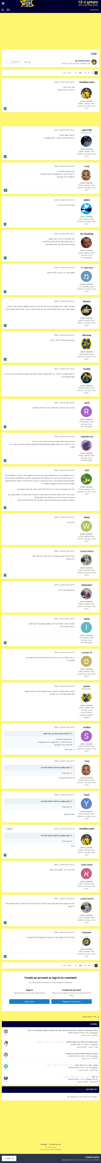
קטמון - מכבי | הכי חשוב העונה (86, 1065)
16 (49, 1065)
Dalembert (87, 585)
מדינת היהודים (66, 63)
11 (66, 1077)
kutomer (87, 932)
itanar (87, 618)
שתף (26, 62)
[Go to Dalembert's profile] (86, 593)
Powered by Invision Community (50, 1149)
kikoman (86, 335)
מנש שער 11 (87, 267)
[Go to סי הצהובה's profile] (86, 661)
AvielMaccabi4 (84, 61)
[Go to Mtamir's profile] (86, 310)
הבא (80, 73)
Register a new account (72, 1002)
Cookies (44, 1144)
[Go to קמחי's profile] (86, 175)
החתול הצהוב (87, 551)
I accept (8, 1158)
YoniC (87, 795)
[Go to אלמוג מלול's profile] (86, 873)
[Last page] (76, 72)
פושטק (86, 686)
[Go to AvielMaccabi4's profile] (94, 62)
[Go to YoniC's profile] (86, 803)
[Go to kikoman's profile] (86, 343)
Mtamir (87, 301)
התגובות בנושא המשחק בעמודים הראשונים (82, 1054)
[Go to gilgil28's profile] (6, 1031)
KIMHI (87, 200)
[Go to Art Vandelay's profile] (86, 242)
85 (40, 1042)
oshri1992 (87, 130)
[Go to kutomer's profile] (86, 941)
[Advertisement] (70, 32)
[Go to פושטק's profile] (86, 697)
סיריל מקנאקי (90, 1079)
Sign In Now (29, 1002)
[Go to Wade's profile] (86, 526)
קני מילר (94, 1077)
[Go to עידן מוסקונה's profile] (86, 445)
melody (95, 1056)
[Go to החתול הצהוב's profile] (86, 559)
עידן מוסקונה (87, 436)
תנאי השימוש (66, 1160)
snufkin (87, 727)
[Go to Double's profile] (86, 377)
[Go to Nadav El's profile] (6, 1066)
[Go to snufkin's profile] (86, 736)
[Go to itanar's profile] (86, 627)
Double (86, 369)
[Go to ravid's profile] (86, 411)
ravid (86, 403)
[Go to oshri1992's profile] (86, 141)
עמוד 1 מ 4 (67, 73)
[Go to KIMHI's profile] (86, 208)
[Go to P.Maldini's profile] (6, 1078)
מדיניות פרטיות (55, 1144)
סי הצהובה (87, 652)
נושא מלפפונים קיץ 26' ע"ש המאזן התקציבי (81, 1042)
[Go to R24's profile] (86, 479)
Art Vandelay (86, 234)
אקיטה (93, 1044)
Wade (87, 517)
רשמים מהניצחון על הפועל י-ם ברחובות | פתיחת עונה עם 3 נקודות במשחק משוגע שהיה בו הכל (63, 1030)
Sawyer (95, 1033)
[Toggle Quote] (71, 734)
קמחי (87, 166)
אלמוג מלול (87, 864)
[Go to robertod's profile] (6, 1043)
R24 (87, 470)
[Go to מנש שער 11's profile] (86, 276)
